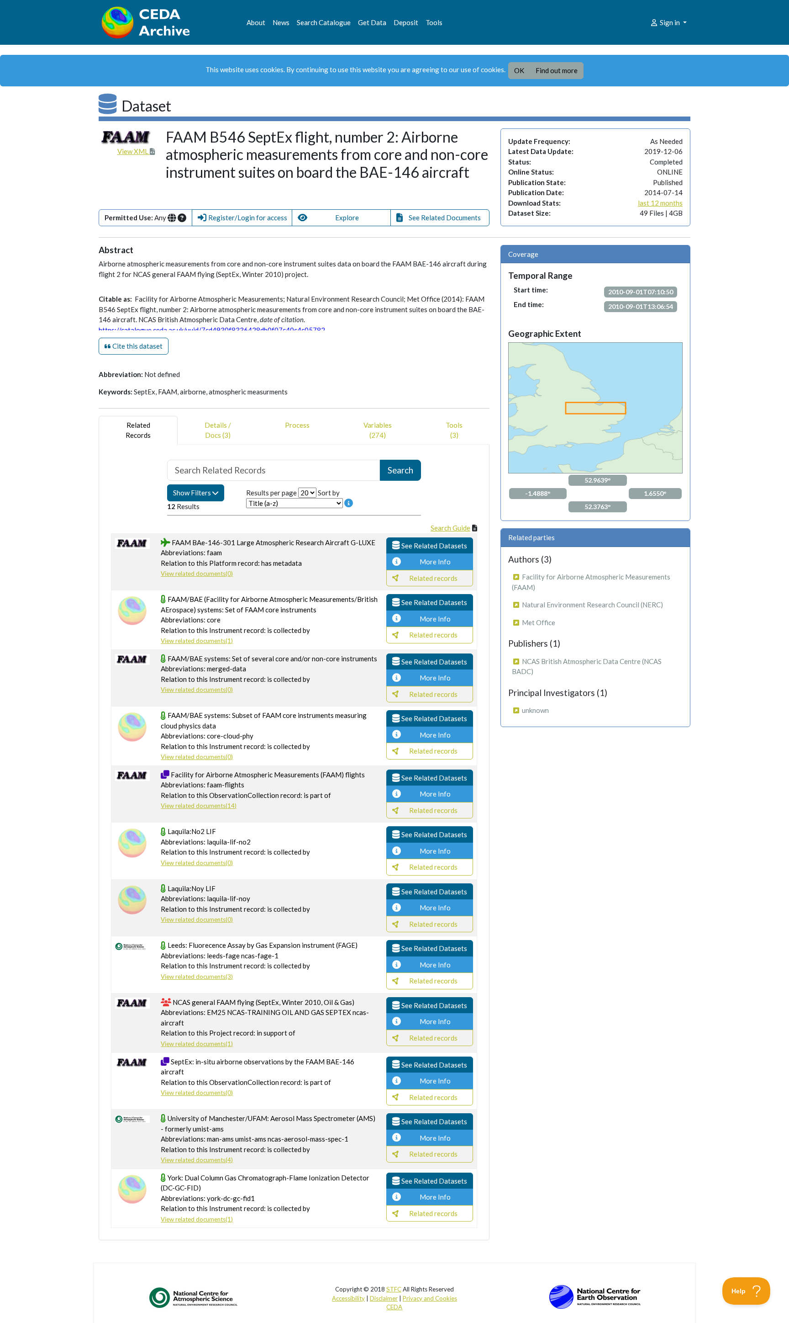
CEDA (394, 1307)
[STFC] (595, 1296)
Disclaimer (384, 1298)
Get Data (372, 22)
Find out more (557, 70)
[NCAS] (194, 1297)
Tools (434, 22)
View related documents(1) (197, 640)
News (281, 22)
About (256, 22)
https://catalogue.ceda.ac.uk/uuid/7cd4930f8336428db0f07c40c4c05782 (212, 330)
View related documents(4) (197, 1160)
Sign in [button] (669, 22)
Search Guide (450, 528)
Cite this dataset (137, 346)
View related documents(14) (199, 805)
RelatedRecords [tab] (138, 430)
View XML (133, 151)
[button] (242, 217)
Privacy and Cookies (430, 1298)
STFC (393, 1289)
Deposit (406, 22)
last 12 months (660, 203)
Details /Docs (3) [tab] (218, 430)
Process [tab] (297, 425)
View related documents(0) (197, 573)
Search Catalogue (324, 22)
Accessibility (348, 1298)
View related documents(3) (197, 976)
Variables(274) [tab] (377, 430)
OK (519, 70)
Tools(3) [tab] (454, 430)
